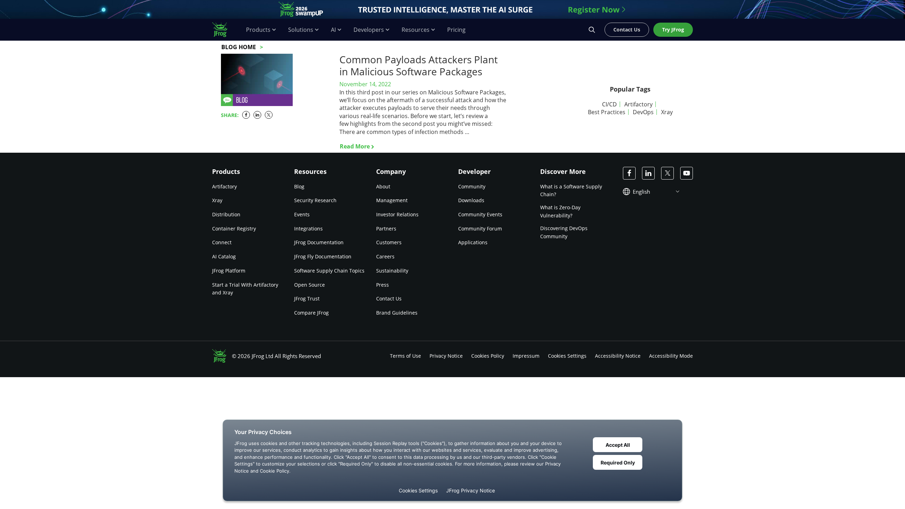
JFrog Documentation (319, 242)
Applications (472, 242)
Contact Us (389, 298)
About (383, 186)
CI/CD (609, 104)
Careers (385, 256)
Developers (369, 30)
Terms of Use (405, 355)
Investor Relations (397, 214)
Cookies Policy (487, 355)
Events (302, 214)
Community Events (480, 214)
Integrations (308, 228)
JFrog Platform (228, 270)
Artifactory (638, 104)
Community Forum (480, 228)
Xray (667, 112)
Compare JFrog (311, 312)
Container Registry (234, 228)
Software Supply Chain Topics (329, 270)
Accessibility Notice (618, 355)
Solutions (300, 30)
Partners (386, 228)
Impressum (526, 355)
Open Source (309, 284)
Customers (389, 242)
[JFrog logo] (223, 29)
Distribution (226, 214)
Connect (222, 242)
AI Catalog (224, 256)
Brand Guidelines (397, 312)
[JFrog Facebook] (629, 173)
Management (392, 200)
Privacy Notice (446, 355)
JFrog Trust (307, 298)
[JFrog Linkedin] (648, 173)
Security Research (315, 200)
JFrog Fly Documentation (322, 256)
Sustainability (392, 270)
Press (382, 284)
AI (333, 30)
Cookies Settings (567, 355)
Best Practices (606, 112)
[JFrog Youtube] (686, 173)
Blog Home (238, 47)
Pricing (456, 30)
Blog (299, 186)
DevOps (643, 112)
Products (258, 30)
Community (471, 186)
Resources (416, 30)
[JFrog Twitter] (667, 173)
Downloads (471, 200)
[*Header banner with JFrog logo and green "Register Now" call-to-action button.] (452, 9)
